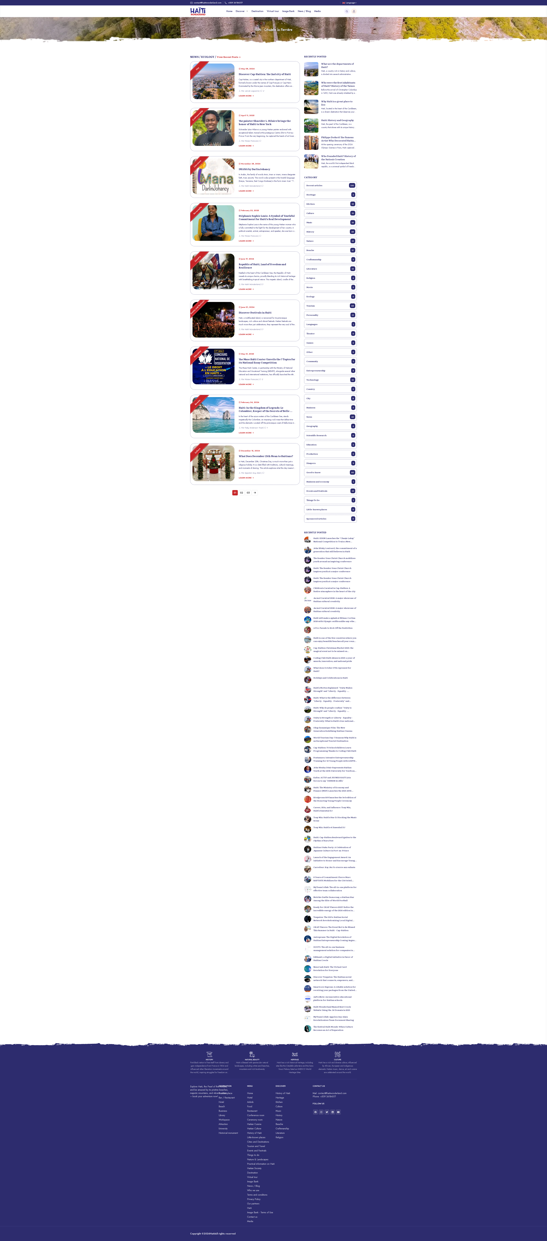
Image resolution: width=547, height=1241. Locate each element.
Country (330, 389)
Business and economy (330, 481)
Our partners (253, 1203)
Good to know (330, 472)
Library (222, 1115)
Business (330, 407)
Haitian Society (254, 1168)
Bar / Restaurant (227, 1097)
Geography (330, 426)
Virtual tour (273, 11)
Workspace (224, 1119)
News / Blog (304, 11)
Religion (330, 277)
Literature (330, 268)
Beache (330, 250)
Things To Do (330, 500)
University (223, 1128)
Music (330, 222)
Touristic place (225, 1093)
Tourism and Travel (256, 1146)
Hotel (221, 1102)
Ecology (330, 296)
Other (330, 352)
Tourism (330, 305)
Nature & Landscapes (257, 1159)
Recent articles (330, 185)
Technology (330, 379)
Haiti (212, 1233)
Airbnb (250, 1102)
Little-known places (330, 509)
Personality (330, 314)
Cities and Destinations (258, 1141)
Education (330, 444)
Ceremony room (255, 1119)
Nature (330, 240)
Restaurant (252, 1111)
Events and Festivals (330, 490)
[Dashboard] (354, 11)
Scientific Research (330, 435)
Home (229, 11)
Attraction (223, 1124)
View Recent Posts (228, 57)
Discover (240, 11)
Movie (330, 287)
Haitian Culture (254, 1128)
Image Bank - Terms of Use (260, 1212)
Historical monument (228, 1133)
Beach (222, 1106)
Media (317, 11)
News (330, 416)
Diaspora (330, 463)
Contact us (252, 1216)
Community (330, 361)
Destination (257, 11)
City (330, 398)
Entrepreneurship (330, 370)
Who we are (253, 1190)
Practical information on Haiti (260, 1164)
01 (235, 492)
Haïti (249, 1208)
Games (330, 342)
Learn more (245, 95)
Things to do (253, 1155)
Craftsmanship (330, 259)
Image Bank (288, 11)
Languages (330, 324)
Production (330, 453)
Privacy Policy (253, 1199)
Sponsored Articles (330, 518)
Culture (330, 213)
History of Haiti (254, 1133)
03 (248, 492)
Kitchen (330, 203)
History (330, 231)
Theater (330, 333)
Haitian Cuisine (254, 1124)
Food (249, 1106)
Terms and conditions (257, 1194)
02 (241, 492)
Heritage (330, 194)
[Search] (347, 11)
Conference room (255, 1115)
